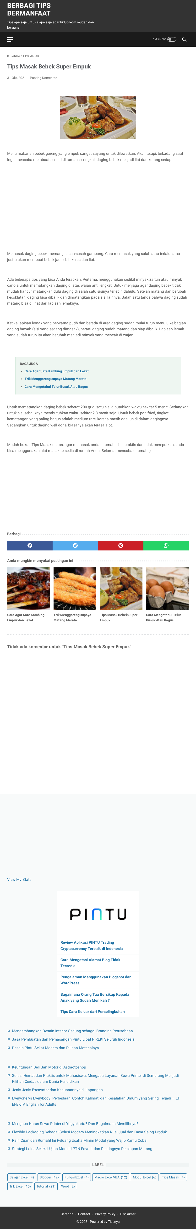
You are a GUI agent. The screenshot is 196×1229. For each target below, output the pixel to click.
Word (68, 1186)
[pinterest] (120, 545)
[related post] (28, 588)
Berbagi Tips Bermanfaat (29, 9)
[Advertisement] (98, 201)
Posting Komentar (43, 78)
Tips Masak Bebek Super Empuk (118, 617)
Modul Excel (144, 1177)
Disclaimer (128, 1214)
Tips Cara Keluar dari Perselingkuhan (92, 1011)
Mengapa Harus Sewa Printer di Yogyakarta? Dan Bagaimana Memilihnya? (75, 1123)
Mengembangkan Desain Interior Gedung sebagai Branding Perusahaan (72, 1031)
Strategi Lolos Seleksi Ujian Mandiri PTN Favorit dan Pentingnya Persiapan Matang (82, 1148)
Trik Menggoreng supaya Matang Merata (56, 379)
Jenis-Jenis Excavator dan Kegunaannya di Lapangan (57, 1090)
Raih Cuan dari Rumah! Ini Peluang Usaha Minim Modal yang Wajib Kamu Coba (79, 1140)
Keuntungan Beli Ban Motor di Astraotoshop (49, 1067)
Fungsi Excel (77, 1177)
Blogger (49, 1177)
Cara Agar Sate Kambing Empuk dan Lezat (57, 371)
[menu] (10, 39)
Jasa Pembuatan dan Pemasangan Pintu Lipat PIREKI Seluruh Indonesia (73, 1039)
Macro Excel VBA (110, 1177)
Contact (84, 1214)
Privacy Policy (105, 1214)
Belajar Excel (22, 1177)
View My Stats (19, 879)
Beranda (67, 1214)
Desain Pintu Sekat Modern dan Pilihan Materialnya (55, 1048)
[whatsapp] (166, 545)
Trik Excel (20, 1186)
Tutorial (46, 1186)
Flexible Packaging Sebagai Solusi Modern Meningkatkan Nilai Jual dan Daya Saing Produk (89, 1132)
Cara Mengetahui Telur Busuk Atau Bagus (56, 387)
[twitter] (75, 545)
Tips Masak (173, 1177)
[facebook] (30, 545)
